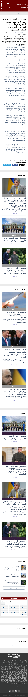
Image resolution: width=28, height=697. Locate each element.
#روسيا (20, 34)
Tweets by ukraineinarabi (14, 645)
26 (14, 612)
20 (11, 610)
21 (7, 610)
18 (18, 610)
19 (14, 610)
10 (22, 607)
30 (25, 614)
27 (11, 612)
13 (11, 607)
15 (3, 607)
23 (25, 612)
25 (18, 612)
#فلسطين (12, 32)
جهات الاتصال (10, 686)
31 (22, 614)
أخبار (26, 13)
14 (7, 607)
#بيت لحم (7, 32)
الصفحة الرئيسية (4, 686)
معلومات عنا (16, 686)
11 (18, 607)
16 (25, 610)
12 (14, 607)
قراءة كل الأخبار (14, 588)
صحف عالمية (20, 13)
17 (22, 610)
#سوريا (24, 34)
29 (3, 612)
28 (7, 612)
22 (3, 610)
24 (22, 612)
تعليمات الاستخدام (23, 686)
